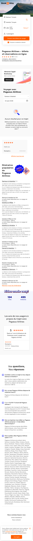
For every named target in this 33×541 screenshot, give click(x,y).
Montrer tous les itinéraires (11, 286)
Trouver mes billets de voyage (16, 38)
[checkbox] (8, 42)
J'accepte (16, 537)
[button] (31, 3)
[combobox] (16, 17)
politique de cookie (10, 531)
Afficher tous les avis (17, 156)
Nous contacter (16, 520)
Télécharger (9, 79)
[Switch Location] (26, 19)
